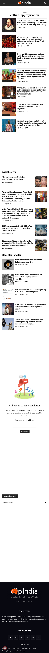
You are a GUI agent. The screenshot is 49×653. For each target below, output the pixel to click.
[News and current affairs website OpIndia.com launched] (8, 264)
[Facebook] (10, 637)
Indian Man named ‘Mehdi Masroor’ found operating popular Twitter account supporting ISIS (29, 321)
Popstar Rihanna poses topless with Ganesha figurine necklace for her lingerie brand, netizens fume (31, 57)
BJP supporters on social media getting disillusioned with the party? (30, 291)
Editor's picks (8, 98)
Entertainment (8, 64)
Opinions (6, 115)
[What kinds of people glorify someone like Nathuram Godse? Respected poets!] (8, 309)
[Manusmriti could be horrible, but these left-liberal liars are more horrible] (8, 279)
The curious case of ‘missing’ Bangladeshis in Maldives (13, 178)
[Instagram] (16, 637)
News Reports (8, 31)
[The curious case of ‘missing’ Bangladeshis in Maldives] (41, 181)
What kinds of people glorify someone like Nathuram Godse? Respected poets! (30, 306)
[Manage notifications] (5, 648)
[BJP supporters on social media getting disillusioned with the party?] (8, 294)
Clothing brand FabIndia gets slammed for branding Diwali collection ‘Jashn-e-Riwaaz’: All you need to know (30, 40)
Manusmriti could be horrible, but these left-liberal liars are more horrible (28, 277)
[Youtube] (38, 637)
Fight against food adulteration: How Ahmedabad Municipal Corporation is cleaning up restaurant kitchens (17, 243)
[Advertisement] (24, 465)
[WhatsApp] (33, 637)
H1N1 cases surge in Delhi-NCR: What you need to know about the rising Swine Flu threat (17, 228)
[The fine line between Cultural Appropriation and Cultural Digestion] (9, 109)
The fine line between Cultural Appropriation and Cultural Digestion (30, 106)
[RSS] (21, 637)
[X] (27, 637)
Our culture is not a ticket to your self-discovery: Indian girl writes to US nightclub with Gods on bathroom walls (31, 91)
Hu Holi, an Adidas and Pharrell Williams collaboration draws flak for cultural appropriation (31, 123)
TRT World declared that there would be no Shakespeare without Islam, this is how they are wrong (31, 23)
